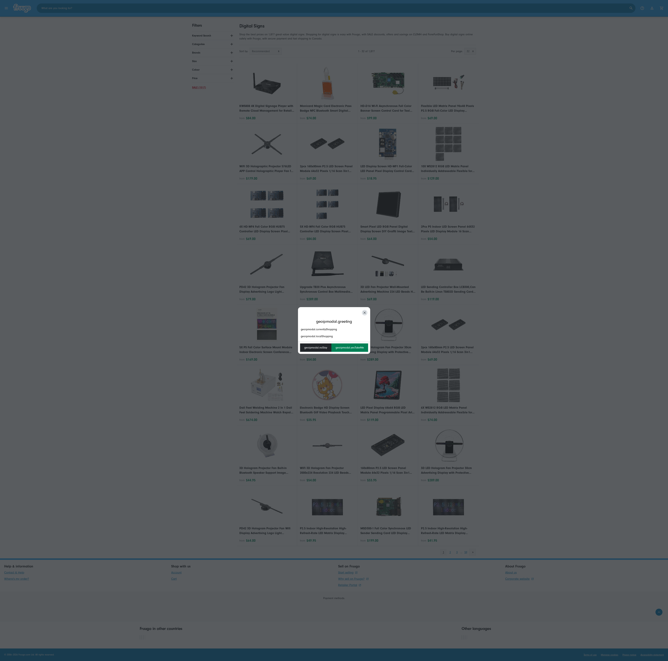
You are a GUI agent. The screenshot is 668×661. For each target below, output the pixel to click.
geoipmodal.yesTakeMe (350, 347)
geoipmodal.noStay (315, 347)
